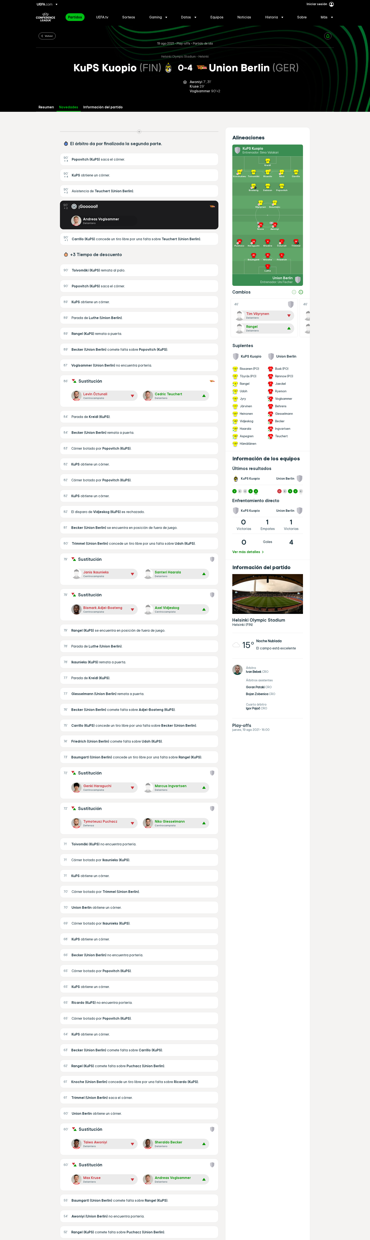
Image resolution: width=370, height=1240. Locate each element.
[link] (75, 17)
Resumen (46, 107)
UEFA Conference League (45, 17)
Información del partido (103, 107)
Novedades (68, 107)
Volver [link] (49, 35)
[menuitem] (76, 17)
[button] (158, 17)
